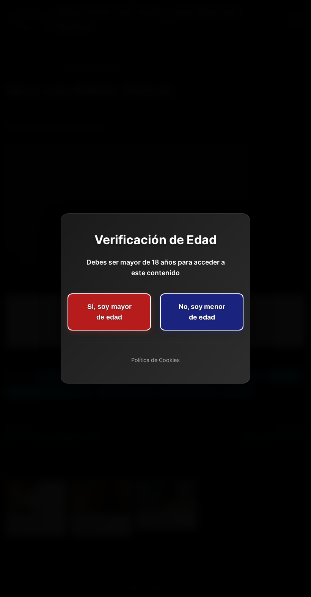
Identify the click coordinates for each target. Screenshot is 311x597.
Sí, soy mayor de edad (109, 312)
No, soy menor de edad (202, 311)
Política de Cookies (155, 360)
